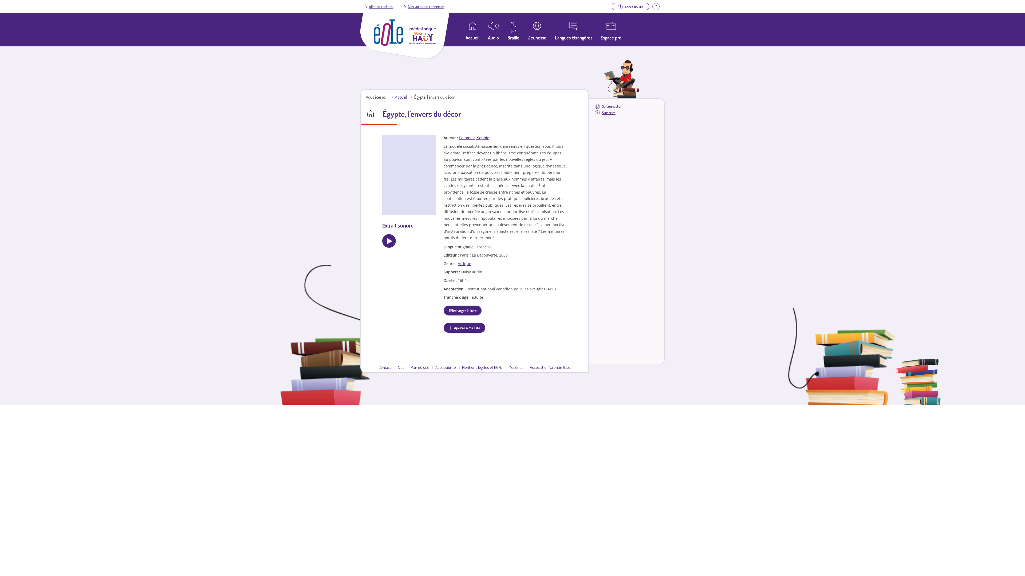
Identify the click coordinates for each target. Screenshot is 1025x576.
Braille (513, 38)
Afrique (464, 263)
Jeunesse (537, 38)
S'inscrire (609, 112)
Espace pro (611, 38)
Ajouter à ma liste (467, 327)
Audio (493, 38)
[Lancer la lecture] (389, 241)
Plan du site (420, 367)
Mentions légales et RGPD (482, 367)
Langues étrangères (573, 38)
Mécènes (515, 367)
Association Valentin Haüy (550, 367)
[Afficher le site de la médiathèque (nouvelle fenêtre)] (422, 42)
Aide (401, 367)
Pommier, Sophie (474, 137)
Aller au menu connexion (426, 6)
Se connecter (612, 106)
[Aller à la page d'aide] (655, 6)
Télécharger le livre (463, 310)
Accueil (401, 97)
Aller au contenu (381, 6)
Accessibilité (445, 367)
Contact (385, 367)
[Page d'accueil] (388, 44)
